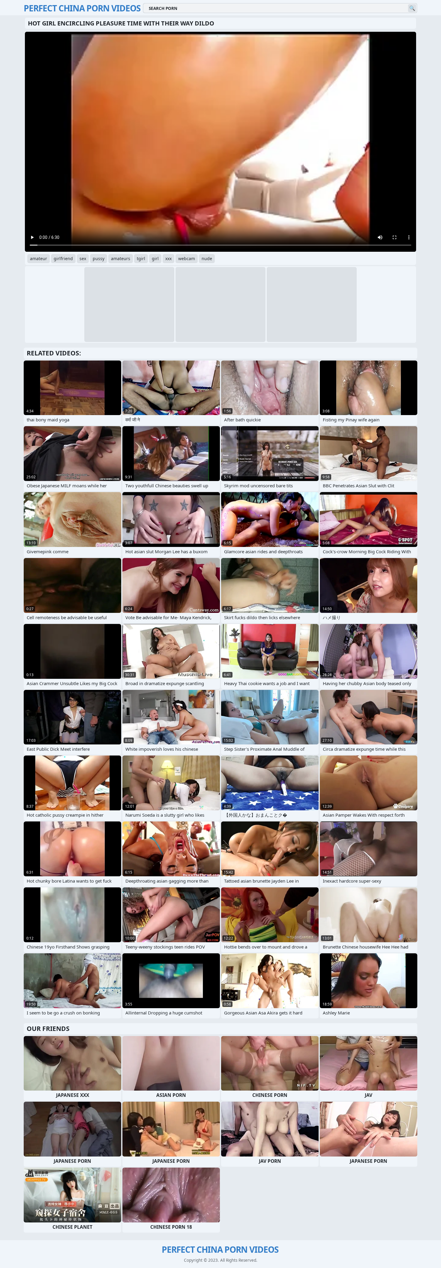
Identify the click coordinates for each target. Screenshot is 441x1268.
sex (83, 258)
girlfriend (63, 258)
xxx (168, 258)
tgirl (141, 258)
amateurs (120, 258)
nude (207, 258)
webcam (186, 258)
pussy (98, 258)
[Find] (412, 8)
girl (155, 258)
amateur (38, 258)
